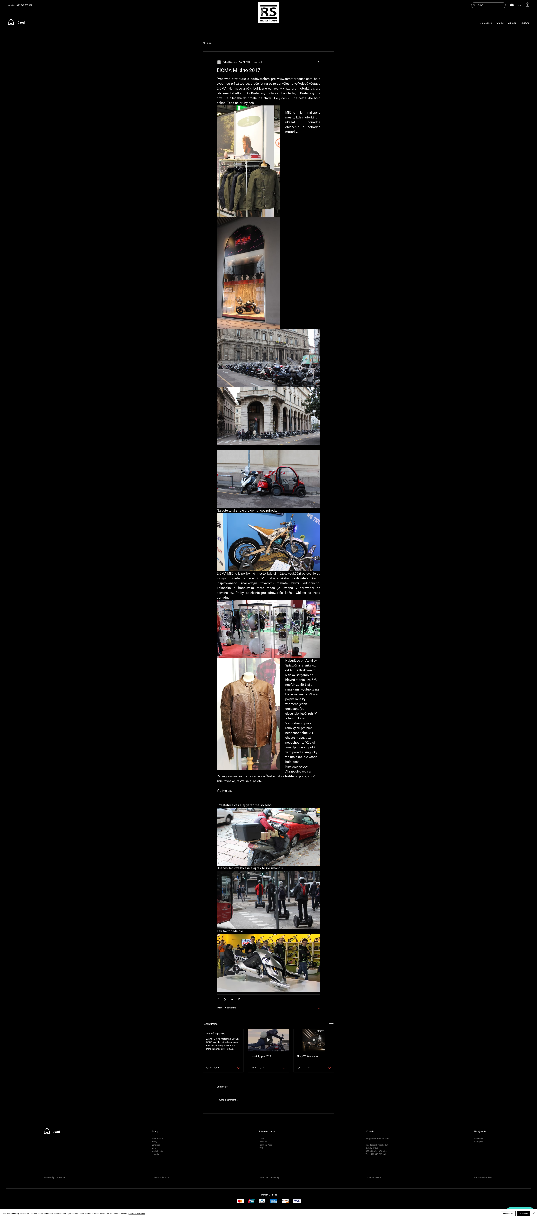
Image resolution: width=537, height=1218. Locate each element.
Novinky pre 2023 (261, 1056)
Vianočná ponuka (215, 1033)
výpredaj (155, 1154)
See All (331, 1023)
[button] (527, 5)
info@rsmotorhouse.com (377, 1138)
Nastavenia (508, 1213)
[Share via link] (238, 999)
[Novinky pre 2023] (268, 1040)
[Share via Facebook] (218, 999)
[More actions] (318, 62)
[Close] (533, 1213)
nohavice (156, 1145)
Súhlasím (524, 1213)
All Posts (207, 43)
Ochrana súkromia (137, 1213)
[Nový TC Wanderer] (314, 1040)
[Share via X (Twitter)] (225, 999)
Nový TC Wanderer (307, 1056)
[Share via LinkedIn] (231, 999)
